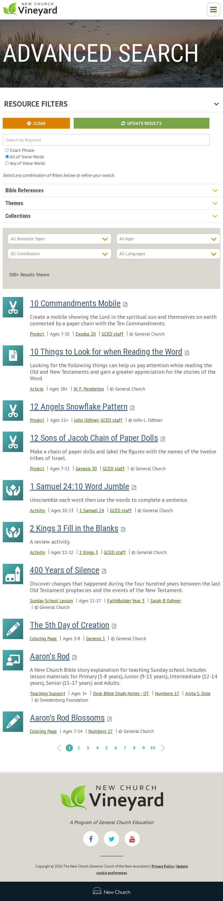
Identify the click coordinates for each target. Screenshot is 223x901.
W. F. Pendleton (89, 389)
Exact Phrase (21, 150)
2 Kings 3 (88, 552)
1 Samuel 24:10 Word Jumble (79, 486)
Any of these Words (27, 163)
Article (37, 389)
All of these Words (26, 156)
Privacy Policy (163, 866)
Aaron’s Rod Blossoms (67, 718)
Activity (37, 510)
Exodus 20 (86, 334)
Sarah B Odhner (165, 601)
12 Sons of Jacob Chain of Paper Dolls (94, 438)
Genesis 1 (95, 639)
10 (152, 747)
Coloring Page (43, 639)
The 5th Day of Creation (69, 625)
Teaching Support (47, 693)
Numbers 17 (167, 693)
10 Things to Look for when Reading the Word (106, 351)
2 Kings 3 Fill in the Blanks (74, 528)
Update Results (144, 123)
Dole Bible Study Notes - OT (121, 693)
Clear (39, 123)
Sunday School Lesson (51, 601)
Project (37, 334)
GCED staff (112, 334)
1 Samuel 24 (91, 510)
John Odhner (86, 420)
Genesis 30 (86, 469)
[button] (213, 9)
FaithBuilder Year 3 (125, 601)
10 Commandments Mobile (75, 303)
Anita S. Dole (197, 693)
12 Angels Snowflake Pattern (79, 406)
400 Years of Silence (64, 570)
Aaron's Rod (50, 656)
